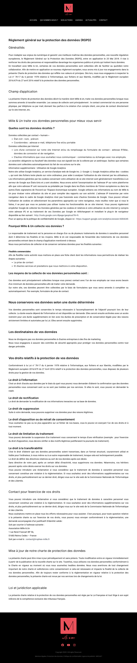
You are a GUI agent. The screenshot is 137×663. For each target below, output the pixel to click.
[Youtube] (68, 645)
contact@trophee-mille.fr (38, 539)
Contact (103, 20)
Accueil (33, 20)
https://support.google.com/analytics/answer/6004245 (102, 219)
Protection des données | (55, 656)
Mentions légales (40, 656)
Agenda (79, 20)
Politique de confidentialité (72, 656)
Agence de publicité (88, 656)
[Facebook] (62, 645)
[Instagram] (74, 645)
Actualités (91, 20)
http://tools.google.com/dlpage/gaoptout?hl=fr (56, 215)
